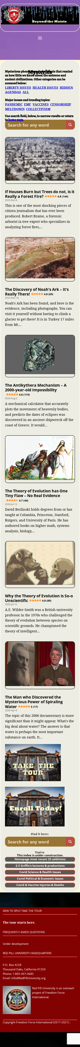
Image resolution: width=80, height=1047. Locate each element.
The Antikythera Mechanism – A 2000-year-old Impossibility (35, 389)
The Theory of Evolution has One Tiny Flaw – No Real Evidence (36, 495)
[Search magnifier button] (70, 124)
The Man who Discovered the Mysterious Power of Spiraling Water (34, 701)
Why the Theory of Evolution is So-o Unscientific (39, 598)
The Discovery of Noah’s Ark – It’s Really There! (37, 292)
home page (15, 120)
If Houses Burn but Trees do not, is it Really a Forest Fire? (39, 194)
